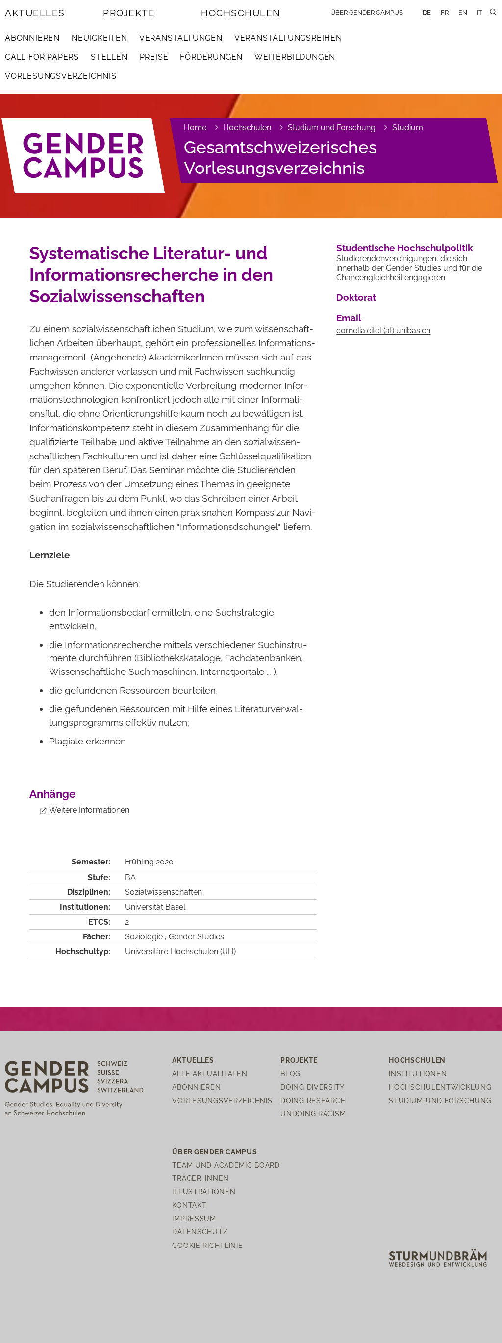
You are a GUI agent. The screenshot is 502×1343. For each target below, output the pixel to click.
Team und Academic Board (226, 1165)
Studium (407, 127)
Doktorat (356, 297)
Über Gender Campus (366, 12)
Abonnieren (32, 38)
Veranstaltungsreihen (288, 38)
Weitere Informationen (89, 810)
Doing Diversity (312, 1087)
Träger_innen (200, 1178)
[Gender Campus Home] (83, 156)
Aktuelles (35, 12)
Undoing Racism (313, 1113)
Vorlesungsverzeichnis (61, 76)
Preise (154, 57)
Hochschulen (241, 12)
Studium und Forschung (332, 127)
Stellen (109, 57)
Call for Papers (42, 57)
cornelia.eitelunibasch (383, 330)
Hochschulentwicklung (440, 1087)
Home (195, 127)
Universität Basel (155, 906)
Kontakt (189, 1205)
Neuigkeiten (99, 38)
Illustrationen (203, 1191)
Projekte (129, 12)
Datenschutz (199, 1231)
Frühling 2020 (149, 861)
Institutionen (418, 1073)
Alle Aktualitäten (209, 1073)
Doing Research (313, 1100)
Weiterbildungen (294, 57)
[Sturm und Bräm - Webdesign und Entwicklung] (438, 1257)
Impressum (194, 1218)
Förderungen (211, 57)
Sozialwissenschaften (163, 892)
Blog (290, 1073)
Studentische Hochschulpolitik (404, 247)
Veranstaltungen (181, 38)
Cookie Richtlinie (207, 1245)
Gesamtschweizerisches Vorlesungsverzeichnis (280, 157)
